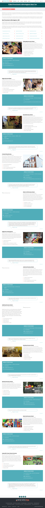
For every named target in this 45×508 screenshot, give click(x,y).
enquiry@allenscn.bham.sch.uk (8, 215)
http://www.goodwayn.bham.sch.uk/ (9, 369)
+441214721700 (6, 437)
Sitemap (18, 506)
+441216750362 (6, 213)
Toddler (21, 1)
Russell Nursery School (33, 31)
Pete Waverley (16, 377)
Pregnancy (15, 1)
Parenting (25, 1)
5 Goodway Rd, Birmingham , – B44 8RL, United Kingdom (11, 364)
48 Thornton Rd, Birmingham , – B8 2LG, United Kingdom (11, 60)
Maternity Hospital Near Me (27, 504)
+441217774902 (6, 138)
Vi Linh (15, 449)
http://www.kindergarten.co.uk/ (29, 254)
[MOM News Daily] (7, 1)
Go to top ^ (41, 75)
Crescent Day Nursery (6, 33)
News (41, 1)
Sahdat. (15, 341)
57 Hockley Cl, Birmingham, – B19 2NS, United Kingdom (32, 399)
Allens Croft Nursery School (20, 33)
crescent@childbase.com (28, 177)
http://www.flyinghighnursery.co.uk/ (9, 65)
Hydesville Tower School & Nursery (34, 38)
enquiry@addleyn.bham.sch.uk (29, 331)
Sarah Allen (15, 227)
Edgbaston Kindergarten (33, 33)
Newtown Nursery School (6, 38)
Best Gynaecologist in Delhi (35, 504)
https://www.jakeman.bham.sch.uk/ (9, 292)
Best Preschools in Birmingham (6, 9)
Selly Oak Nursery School (19, 38)
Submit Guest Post (4, 506)
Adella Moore (16, 110)
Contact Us (9, 506)
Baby (18, 1)
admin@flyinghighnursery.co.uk (8, 63)
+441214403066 (6, 289)
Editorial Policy (14, 506)
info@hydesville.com (28, 476)
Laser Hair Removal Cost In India (19, 504)
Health (29, 1)
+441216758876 (27, 401)
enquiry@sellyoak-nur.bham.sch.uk (8, 439)
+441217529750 (27, 175)
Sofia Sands (15, 488)
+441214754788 (27, 99)
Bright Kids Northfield (19, 31)
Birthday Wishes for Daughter (10, 504)
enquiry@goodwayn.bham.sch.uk (8, 367)
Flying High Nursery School (6, 31)
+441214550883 (27, 251)
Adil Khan (15, 74)
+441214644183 (27, 329)
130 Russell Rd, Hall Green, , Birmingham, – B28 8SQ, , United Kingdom (12, 136)
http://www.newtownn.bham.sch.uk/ (30, 404)
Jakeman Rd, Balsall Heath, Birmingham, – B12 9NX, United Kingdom (12, 287)
